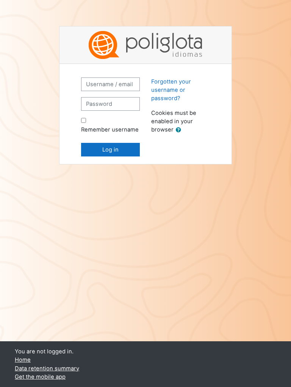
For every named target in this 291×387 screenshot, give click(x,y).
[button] (180, 130)
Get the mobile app (40, 376)
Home (23, 359)
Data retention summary (47, 368)
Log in (110, 149)
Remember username (110, 129)
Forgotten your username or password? (171, 90)
